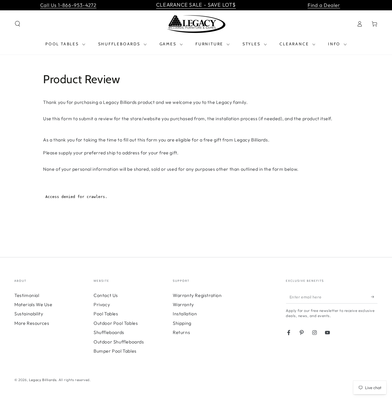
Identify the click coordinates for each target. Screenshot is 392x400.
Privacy (102, 304)
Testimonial (26, 295)
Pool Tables (106, 313)
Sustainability (28, 313)
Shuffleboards (109, 332)
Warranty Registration (197, 295)
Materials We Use (33, 304)
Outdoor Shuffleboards (119, 342)
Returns (181, 332)
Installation (185, 313)
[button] (17, 24)
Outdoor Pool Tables (116, 323)
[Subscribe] (374, 297)
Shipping (182, 323)
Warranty (183, 304)
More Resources (31, 323)
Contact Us (106, 295)
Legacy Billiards (43, 380)
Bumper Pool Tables (115, 351)
